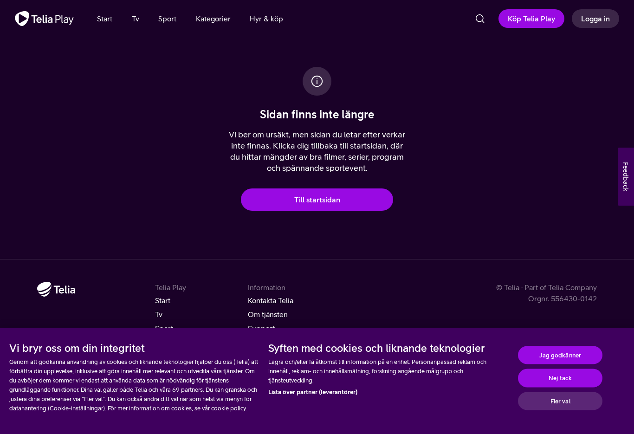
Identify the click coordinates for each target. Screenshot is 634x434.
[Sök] (480, 18)
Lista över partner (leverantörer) (312, 392)
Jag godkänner (560, 354)
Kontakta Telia (270, 300)
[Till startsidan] (44, 18)
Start (162, 300)
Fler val (560, 400)
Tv (158, 314)
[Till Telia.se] (56, 289)
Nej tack (560, 378)
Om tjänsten (268, 314)
